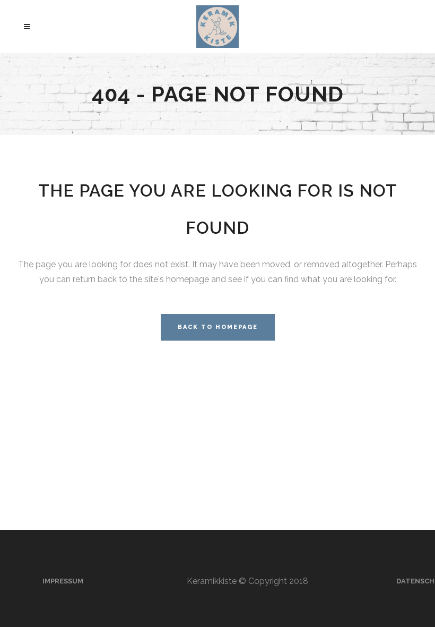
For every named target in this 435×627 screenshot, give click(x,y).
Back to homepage (218, 327)
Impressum (62, 581)
